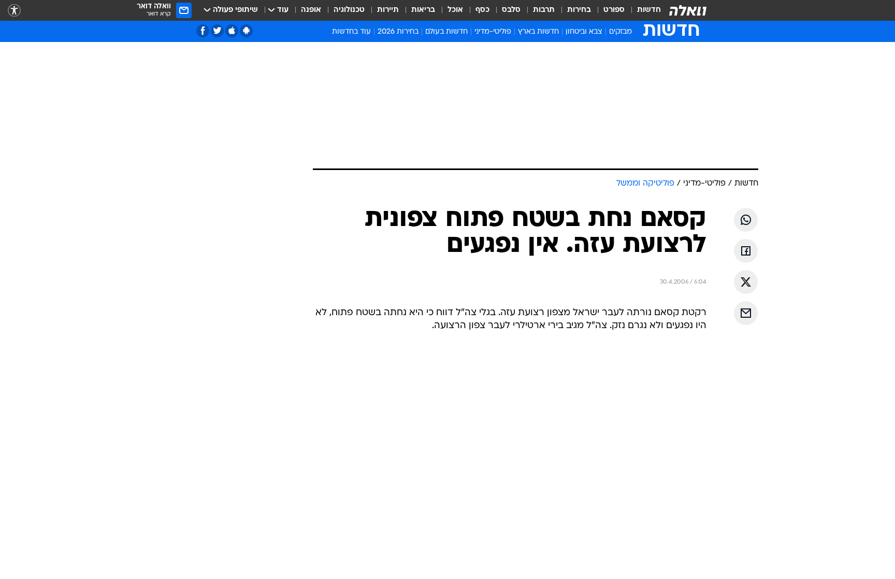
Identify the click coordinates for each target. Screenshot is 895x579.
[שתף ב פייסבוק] (746, 251)
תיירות (388, 10)
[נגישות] (14, 10)
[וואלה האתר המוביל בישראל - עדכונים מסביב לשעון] (687, 10)
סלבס (511, 10)
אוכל (455, 10)
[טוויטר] (217, 30)
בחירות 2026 (398, 32)
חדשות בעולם (446, 32)
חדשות (649, 10)
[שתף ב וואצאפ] (746, 220)
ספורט (614, 10)
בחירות (579, 10)
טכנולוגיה (349, 10)
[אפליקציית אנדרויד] (246, 30)
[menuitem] (643, 10)
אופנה (311, 10)
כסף (482, 10)
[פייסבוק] (202, 30)
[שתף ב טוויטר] (746, 282)
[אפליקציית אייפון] (231, 30)
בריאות (423, 10)
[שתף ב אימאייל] (746, 313)
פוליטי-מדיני (492, 32)
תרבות (544, 10)
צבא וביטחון (584, 32)
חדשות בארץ (538, 32)
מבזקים (620, 32)
